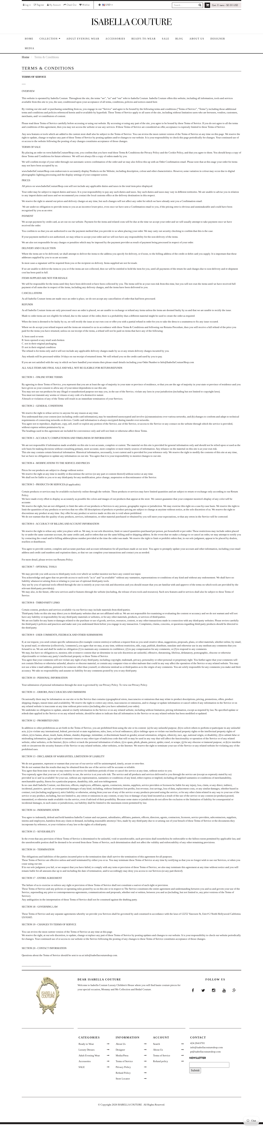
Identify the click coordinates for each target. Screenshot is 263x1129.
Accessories (85, 1061)
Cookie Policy (175, 152)
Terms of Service (124, 1061)
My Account (55, 5)
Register (40, 5)
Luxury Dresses (87, 1049)
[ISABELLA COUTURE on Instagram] (213, 990)
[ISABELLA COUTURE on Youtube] (224, 990)
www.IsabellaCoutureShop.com (62, 152)
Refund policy (160, 1061)
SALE (82, 1067)
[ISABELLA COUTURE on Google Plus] (234, 990)
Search (156, 1043)
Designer (120, 1049)
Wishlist (86, 5)
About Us (121, 1043)
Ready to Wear (86, 1043)
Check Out (71, 5)
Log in (27, 5)
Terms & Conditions (129, 152)
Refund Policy (123, 1072)
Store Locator (123, 1078)
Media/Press (122, 1055)
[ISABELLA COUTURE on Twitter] (203, 990)
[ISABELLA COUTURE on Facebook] (192, 990)
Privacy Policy (152, 152)
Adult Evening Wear (89, 1055)
